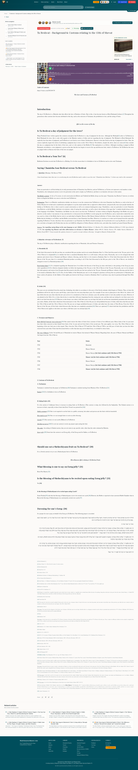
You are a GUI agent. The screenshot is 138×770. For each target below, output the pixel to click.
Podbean (93, 743)
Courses (79, 745)
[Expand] (6, 25)
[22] (43, 392)
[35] (46, 495)
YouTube (93, 745)
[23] (38, 635)
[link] (25, 13)
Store (78, 751)
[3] (119, 136)
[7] (37, 578)
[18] (88, 308)
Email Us (109, 743)
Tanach (64, 745)
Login (49, 749)
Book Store (60, 2)
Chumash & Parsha (67, 743)
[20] (68, 388)
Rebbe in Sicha (42, 654)
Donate (78, 753)
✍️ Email (68, 28)
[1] (123, 114)
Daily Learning (44, 2)
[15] (56, 299)
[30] (38, 654)
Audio (52, 2)
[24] (83, 407)
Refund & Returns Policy (82, 755)
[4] (125, 143)
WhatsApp (76, 28)
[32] (49, 472)
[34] (38, 675)
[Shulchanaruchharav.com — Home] (3, 2)
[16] (93, 306)
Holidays (65, 751)
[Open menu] (7, 2)
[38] (38, 691)
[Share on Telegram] (45, 697)
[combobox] (63, 7)
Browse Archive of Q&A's (83, 749)
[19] (62, 322)
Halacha (50, 745)
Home (5, 13)
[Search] (82, 7)
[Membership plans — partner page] (104, 2)
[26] (48, 415)
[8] (37, 581)
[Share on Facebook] (52, 697)
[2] (46, 136)
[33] (38, 670)
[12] (48, 268)
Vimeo (92, 747)
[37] (80, 498)
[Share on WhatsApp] (42, 697)
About (65, 2)
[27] (43, 420)
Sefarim (64, 749)
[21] (108, 388)
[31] (38, 657)
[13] (59, 272)
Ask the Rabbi (80, 747)
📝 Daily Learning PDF (86, 28)
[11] (49, 266)
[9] (55, 255)
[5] (91, 145)
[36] (89, 495)
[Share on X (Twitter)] (48, 697)
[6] (37, 575)
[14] (38, 599)
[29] (45, 432)
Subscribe (50, 751)
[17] (107, 306)
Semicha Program (81, 743)
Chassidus (65, 747)
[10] (62, 261)
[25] (48, 411)
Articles (36, 2)
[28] (50, 424)
